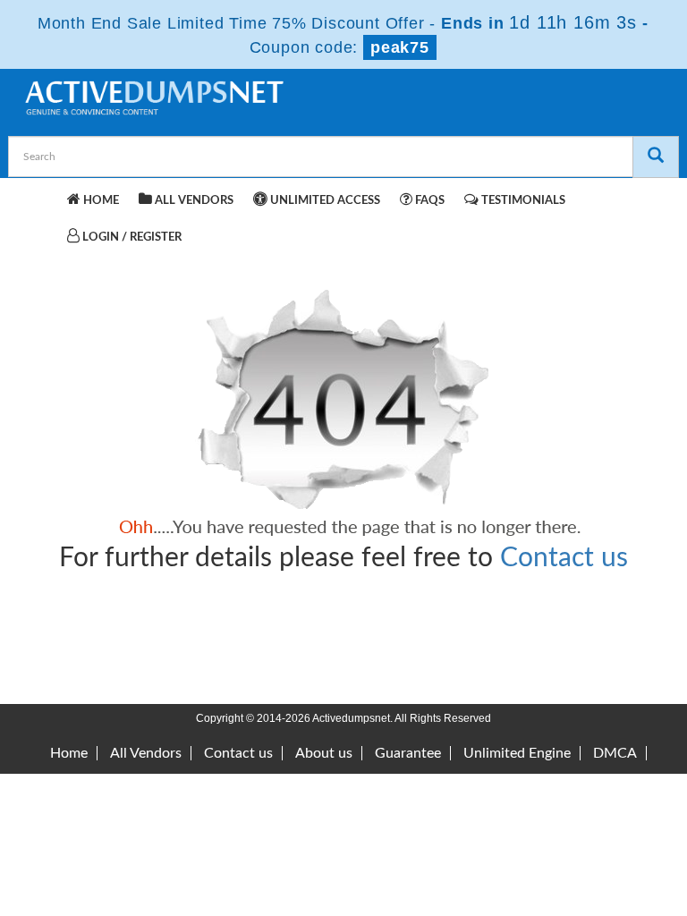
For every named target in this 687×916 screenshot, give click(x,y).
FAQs (428, 201)
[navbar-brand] (43, 197)
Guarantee (408, 753)
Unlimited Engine (517, 753)
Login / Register (131, 237)
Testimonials (522, 201)
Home (100, 201)
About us (323, 753)
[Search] (655, 157)
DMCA (615, 753)
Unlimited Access (323, 201)
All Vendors (192, 201)
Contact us (564, 558)
